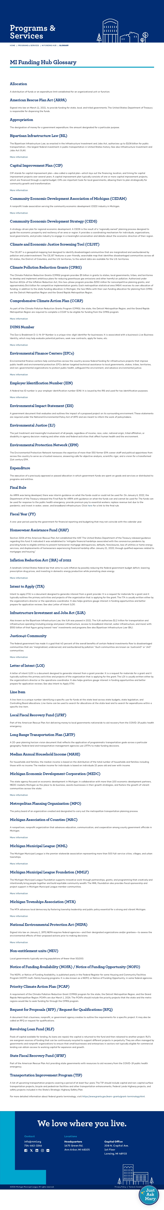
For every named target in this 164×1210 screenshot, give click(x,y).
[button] (149, 1195)
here (90, 505)
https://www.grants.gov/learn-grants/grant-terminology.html (113, 1096)
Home (12, 45)
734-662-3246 (33, 1145)
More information (19, 157)
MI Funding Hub (49, 45)
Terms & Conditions (137, 1187)
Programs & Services (28, 45)
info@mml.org (32, 1141)
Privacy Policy (120, 1187)
